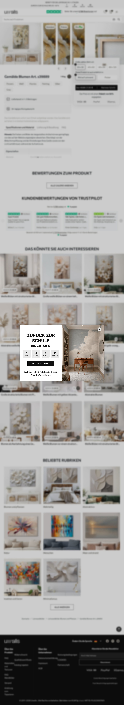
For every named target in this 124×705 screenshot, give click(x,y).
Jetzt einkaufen (40, 363)
